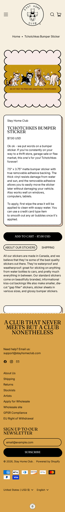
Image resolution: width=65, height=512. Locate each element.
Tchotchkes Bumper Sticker (42, 36)
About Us (9, 373)
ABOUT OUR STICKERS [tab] (20, 247)
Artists (7, 396)
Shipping (9, 379)
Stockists (9, 390)
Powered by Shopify (48, 461)
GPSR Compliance (15, 412)
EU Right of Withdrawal (18, 418)
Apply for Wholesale (16, 401)
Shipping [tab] (48, 247)
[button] (52, 14)
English (41, 489)
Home (16, 36)
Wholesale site (12, 407)
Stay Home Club (17, 120)
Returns (8, 384)
